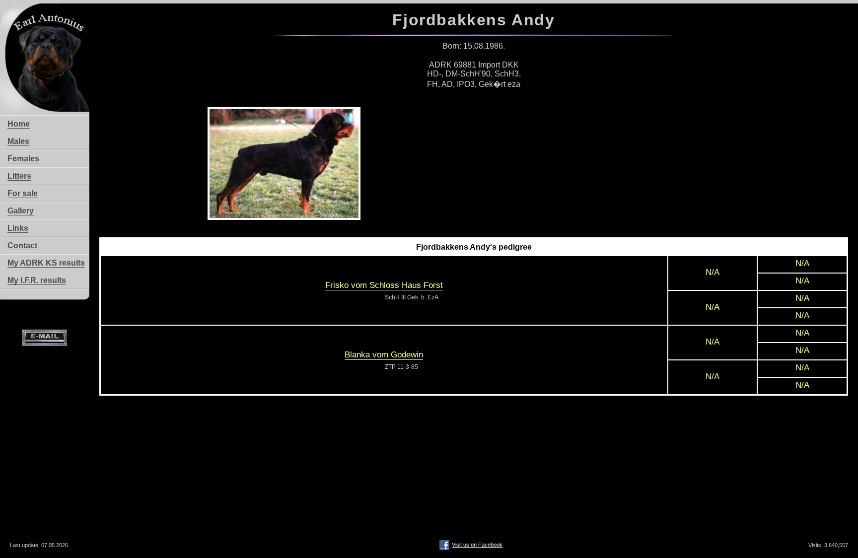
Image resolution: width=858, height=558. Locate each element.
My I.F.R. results (36, 280)
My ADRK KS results (46, 263)
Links (17, 228)
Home (18, 124)
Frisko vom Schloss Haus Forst (384, 285)
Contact (22, 245)
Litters (19, 176)
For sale (22, 193)
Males (18, 141)
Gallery (20, 211)
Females (23, 158)
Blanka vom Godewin (384, 354)
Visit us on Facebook (477, 545)
